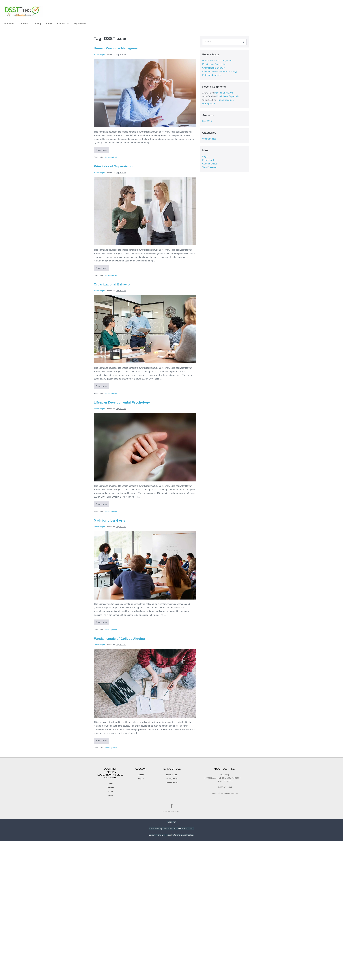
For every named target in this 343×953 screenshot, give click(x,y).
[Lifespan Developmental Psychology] (145, 447)
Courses (24, 24)
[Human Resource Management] (145, 93)
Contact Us (63, 24)
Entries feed (208, 160)
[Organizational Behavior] (145, 329)
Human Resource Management (117, 48)
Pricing (37, 24)
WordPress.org (209, 167)
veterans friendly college (183, 835)
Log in (205, 156)
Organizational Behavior (112, 284)
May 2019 (207, 121)
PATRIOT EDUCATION (184, 828)
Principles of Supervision (113, 166)
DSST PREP (167, 828)
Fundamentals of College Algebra (119, 638)
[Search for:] (224, 42)
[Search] (242, 41)
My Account (80, 24)
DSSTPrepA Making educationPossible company (110, 773)
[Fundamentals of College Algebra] (145, 683)
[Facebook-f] (171, 806)
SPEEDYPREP (155, 828)
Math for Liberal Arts (109, 520)
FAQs (49, 24)
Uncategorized (111, 157)
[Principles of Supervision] (145, 211)
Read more (102, 149)
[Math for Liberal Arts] (145, 565)
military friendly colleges (160, 835)
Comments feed (209, 164)
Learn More (8, 24)
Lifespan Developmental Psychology (122, 402)
